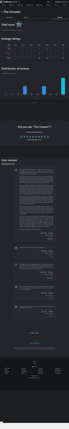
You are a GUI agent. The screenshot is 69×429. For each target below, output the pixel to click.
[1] (21, 137)
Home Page (7, 368)
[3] (27, 137)
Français (34, 363)
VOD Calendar (24, 371)
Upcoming (40, 5)
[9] (44, 137)
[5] (33, 137)
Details (26, 17)
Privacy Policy (58, 373)
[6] (35, 137)
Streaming (31, 5)
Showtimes (9, 17)
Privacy (35, 366)
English (34, 361)
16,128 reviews (49, 278)
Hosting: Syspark (34, 375)
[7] (38, 137)
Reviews (59, 17)
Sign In (50, 2)
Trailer (43, 17)
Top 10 (57, 5)
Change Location (58, 370)
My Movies (40, 370)
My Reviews (40, 373)
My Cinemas (40, 371)
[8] (41, 137)
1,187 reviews (50, 239)
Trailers (49, 5)
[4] (30, 137)
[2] (24, 137)
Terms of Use (57, 371)
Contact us (57, 368)
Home (5, 5)
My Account (40, 368)
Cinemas (21, 5)
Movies (13, 5)
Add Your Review (34, 343)
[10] (47, 137)
